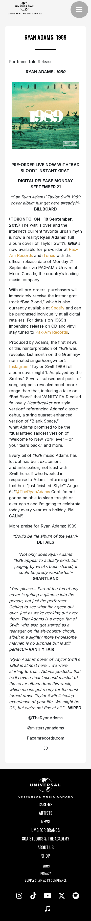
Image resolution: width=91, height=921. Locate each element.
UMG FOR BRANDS (45, 830)
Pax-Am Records (51, 332)
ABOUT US (46, 847)
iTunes (48, 255)
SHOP (45, 856)
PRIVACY (45, 873)
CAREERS (45, 804)
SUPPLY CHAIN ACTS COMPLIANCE (45, 880)
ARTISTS (45, 813)
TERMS (45, 866)
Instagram (18, 366)
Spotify (57, 307)
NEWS (45, 822)
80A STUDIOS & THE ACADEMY (45, 839)
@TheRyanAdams (33, 491)
